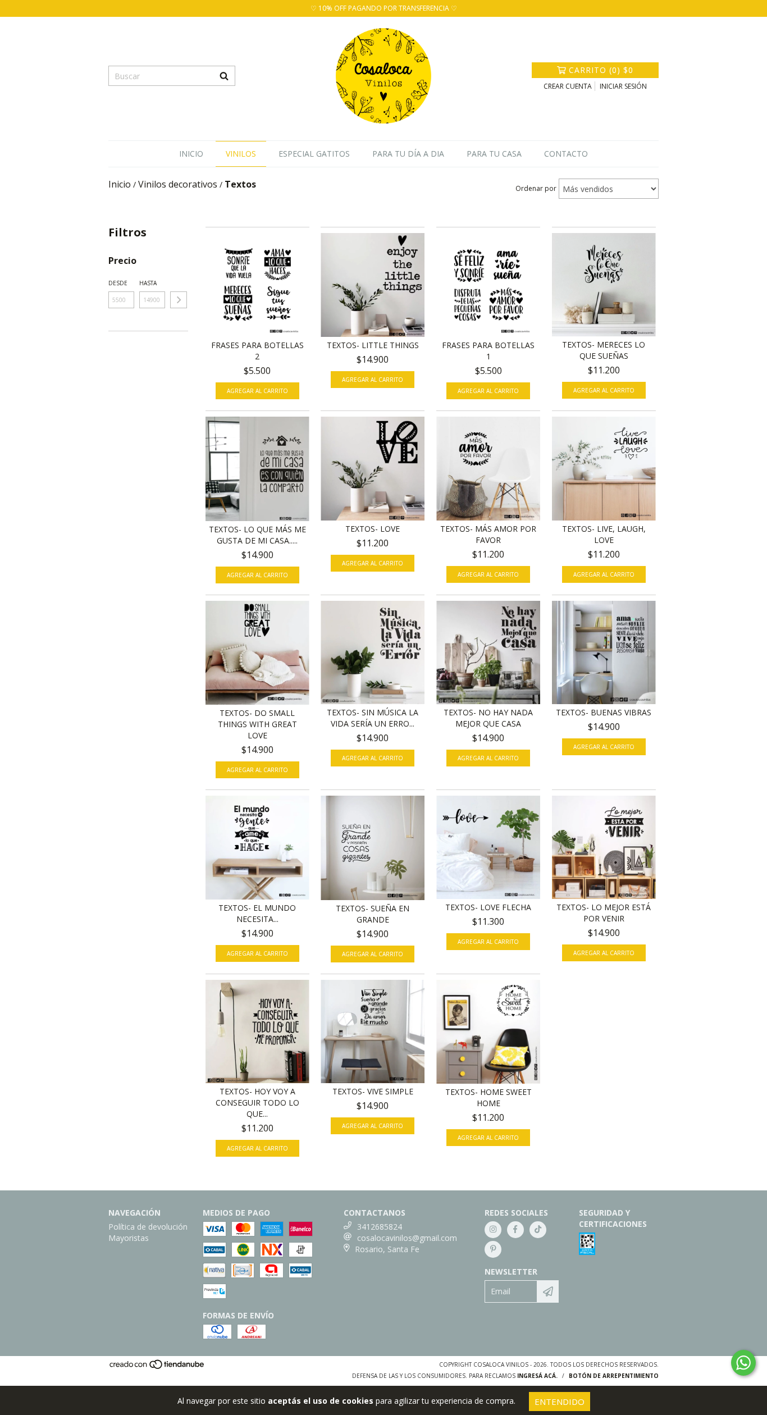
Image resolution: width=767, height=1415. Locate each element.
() (601, 70)
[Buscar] (224, 76)
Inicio (191, 153)
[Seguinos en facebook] (515, 1229)
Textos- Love (372, 528)
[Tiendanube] (157, 1367)
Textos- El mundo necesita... (257, 913)
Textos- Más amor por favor (488, 534)
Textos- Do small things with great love (257, 724)
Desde (117, 283)
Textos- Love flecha (488, 907)
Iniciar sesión (623, 86)
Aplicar (178, 299)
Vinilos (241, 153)
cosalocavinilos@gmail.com (407, 1238)
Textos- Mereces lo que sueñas (603, 350)
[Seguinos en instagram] (493, 1229)
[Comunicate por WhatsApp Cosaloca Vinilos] (743, 1363)
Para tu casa (494, 153)
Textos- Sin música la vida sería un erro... (372, 718)
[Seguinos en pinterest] (493, 1249)
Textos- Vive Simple (372, 1091)
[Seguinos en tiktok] (537, 1229)
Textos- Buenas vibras (603, 712)
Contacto (566, 153)
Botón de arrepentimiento (614, 1376)
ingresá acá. (537, 1376)
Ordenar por (535, 188)
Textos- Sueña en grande (372, 914)
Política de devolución (148, 1226)
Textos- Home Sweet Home (488, 1097)
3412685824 (379, 1226)
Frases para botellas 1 (488, 351)
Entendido (560, 1401)
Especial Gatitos (314, 153)
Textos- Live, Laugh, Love (604, 534)
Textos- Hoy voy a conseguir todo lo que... (257, 1102)
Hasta (148, 283)
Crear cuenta (568, 86)
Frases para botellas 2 (257, 351)
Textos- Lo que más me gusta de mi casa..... (257, 535)
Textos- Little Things (373, 345)
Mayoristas (128, 1238)
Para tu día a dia (408, 153)
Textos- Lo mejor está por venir (603, 913)
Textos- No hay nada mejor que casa (488, 718)
